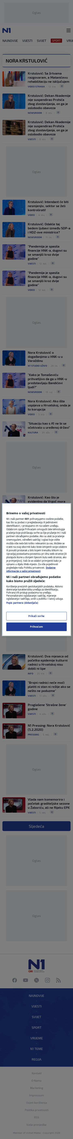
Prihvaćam (36, 626)
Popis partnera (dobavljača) (22, 602)
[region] (36, 569)
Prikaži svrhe (36, 616)
